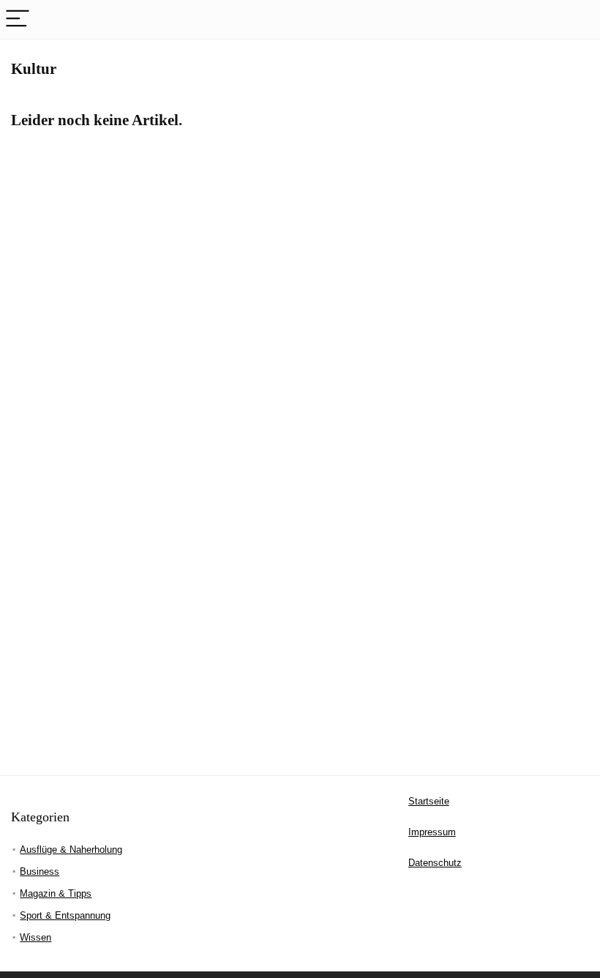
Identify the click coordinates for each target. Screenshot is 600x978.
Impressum (432, 831)
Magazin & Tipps (55, 893)
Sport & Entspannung (65, 915)
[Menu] (17, 19)
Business (39, 871)
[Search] (577, 19)
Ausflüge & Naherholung (71, 849)
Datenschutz (435, 862)
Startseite (428, 801)
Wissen (35, 937)
